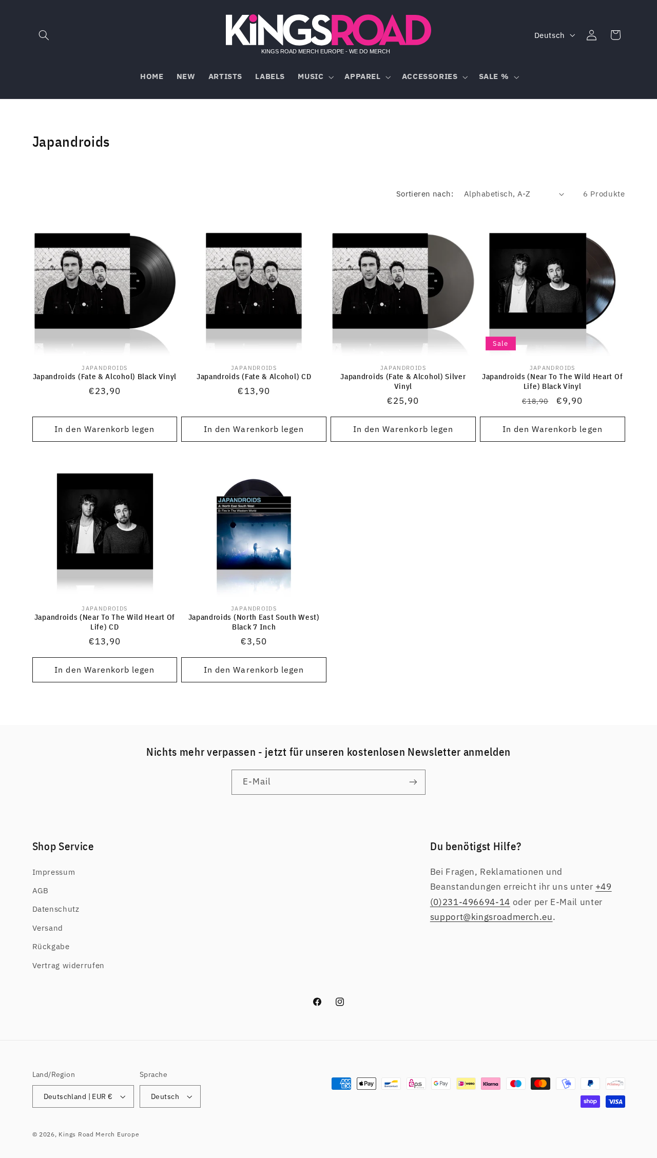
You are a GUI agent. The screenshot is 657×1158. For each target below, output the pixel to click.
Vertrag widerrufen (68, 965)
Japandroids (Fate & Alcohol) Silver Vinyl (403, 381)
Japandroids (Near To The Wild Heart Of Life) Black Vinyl (552, 381)
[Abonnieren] (413, 782)
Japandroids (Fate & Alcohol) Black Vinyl (105, 376)
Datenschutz (56, 909)
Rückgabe (51, 946)
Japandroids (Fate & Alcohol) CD (254, 376)
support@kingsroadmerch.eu (491, 917)
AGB (40, 890)
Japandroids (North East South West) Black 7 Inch (254, 622)
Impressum (53, 872)
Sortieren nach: (424, 194)
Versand (47, 928)
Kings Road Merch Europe (99, 1134)
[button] (44, 35)
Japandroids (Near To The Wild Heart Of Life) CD (104, 622)
